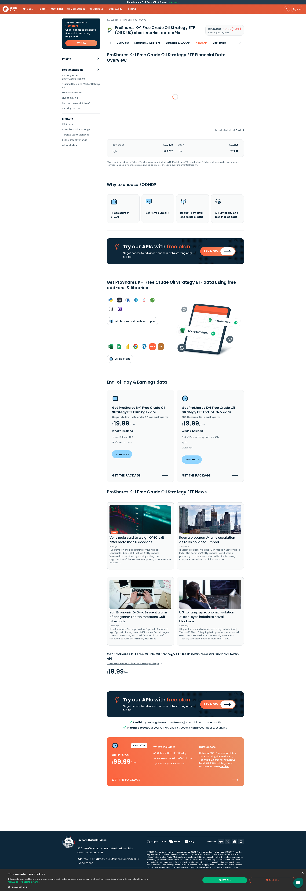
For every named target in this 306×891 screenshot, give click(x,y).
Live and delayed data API (76, 103)
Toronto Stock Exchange (75, 134)
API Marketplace (75, 9)
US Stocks (67, 124)
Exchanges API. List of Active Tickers (73, 77)
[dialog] (153, 880)
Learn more (173, 2)
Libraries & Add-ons (147, 43)
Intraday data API (71, 108)
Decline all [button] (272, 880)
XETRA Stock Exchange (74, 140)
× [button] (302, 873)
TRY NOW (81, 43)
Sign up (297, 9)
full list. (224, 766)
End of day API (70, 97)
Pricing (66, 59)
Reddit (177, 841)
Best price (219, 43)
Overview (123, 43)
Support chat (158, 841)
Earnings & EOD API (178, 43)
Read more (143, 879)
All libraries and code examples (135, 321)
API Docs (28, 9)
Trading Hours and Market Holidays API (81, 85)
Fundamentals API (72, 92)
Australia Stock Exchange (76, 129)
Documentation (72, 70)
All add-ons (122, 359)
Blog (191, 841)
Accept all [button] (225, 880)
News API (201, 43)
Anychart (240, 130)
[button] (78, 882)
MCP (56, 9)
